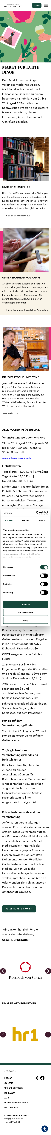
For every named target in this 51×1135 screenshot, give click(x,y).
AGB (6, 1098)
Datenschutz (11, 1107)
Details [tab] (25, 520)
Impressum (10, 1093)
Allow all (25, 604)
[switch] (44, 576)
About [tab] (42, 520)
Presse (8, 1078)
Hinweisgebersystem (16, 1103)
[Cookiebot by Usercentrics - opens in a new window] (36, 513)
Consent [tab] (9, 520)
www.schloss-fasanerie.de (16, 458)
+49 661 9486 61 (12, 1122)
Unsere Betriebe (13, 1088)
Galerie (8, 1083)
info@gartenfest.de (14, 1119)
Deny (25, 620)
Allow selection (25, 612)
